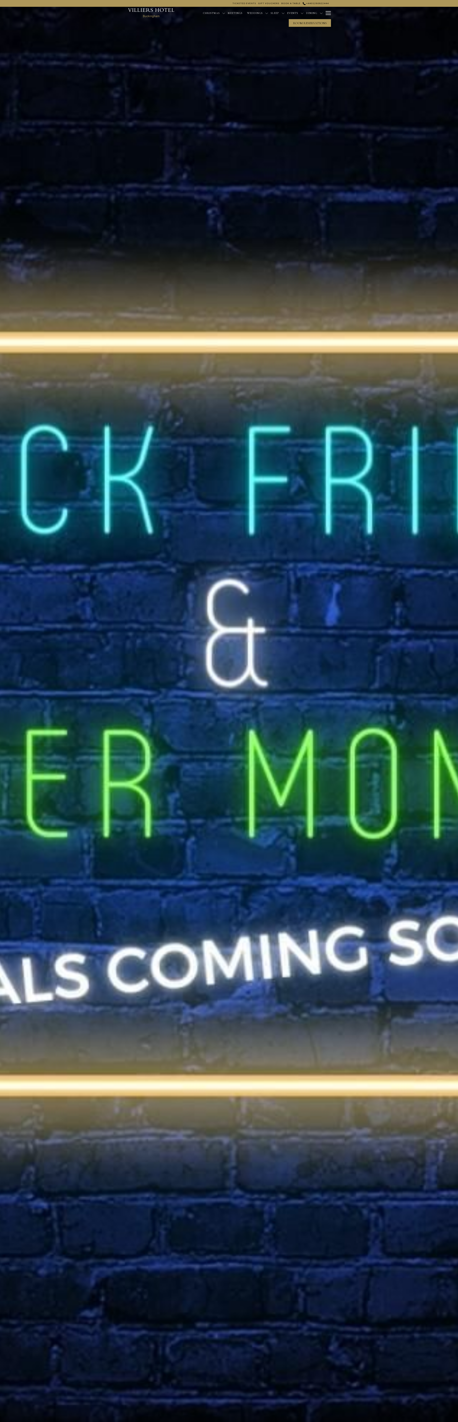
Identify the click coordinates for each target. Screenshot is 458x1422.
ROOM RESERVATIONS (310, 23)
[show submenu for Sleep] (283, 13)
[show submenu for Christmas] (223, 13)
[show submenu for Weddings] (266, 13)
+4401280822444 (317, 3)
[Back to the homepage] (151, 13)
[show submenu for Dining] (321, 13)
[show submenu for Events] (302, 13)
